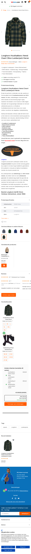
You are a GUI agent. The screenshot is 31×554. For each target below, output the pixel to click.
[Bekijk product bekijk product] (4, 265)
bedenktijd (9, 79)
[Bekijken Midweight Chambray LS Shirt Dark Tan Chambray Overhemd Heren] (7, 250)
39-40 (5, 354)
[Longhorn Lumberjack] (12, 151)
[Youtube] (18, 498)
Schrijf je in (25, 513)
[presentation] (1, 32)
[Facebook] (12, 498)
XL (4, 327)
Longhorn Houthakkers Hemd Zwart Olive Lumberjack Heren (7, 455)
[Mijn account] (22, 2)
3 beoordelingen (12, 61)
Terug (4, 10)
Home (8, 10)
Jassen (5, 427)
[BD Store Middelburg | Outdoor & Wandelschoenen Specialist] (15, 2)
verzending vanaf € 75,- (11, 77)
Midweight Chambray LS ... (5, 255)
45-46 (11, 357)
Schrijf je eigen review (9, 295)
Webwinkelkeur (24, 490)
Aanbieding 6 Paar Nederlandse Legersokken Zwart (8, 349)
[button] (11, 50)
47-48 (5, 360)
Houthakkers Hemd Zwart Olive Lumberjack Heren (8, 319)
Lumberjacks (24, 427)
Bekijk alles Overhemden (8, 63)
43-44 (5, 357)
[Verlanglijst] (25, 2)
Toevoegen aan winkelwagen (15, 404)
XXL (8, 327)
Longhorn (24, 61)
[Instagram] (15, 498)
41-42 (10, 354)
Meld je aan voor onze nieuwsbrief (15, 501)
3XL (5, 330)
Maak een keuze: (8, 321)
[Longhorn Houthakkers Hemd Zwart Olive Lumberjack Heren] (7, 445)
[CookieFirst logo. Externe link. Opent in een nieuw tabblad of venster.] (2, 530)
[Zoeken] (5, 2)
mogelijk (10, 81)
